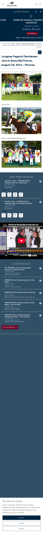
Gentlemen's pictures (28, 43)
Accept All (21, 517)
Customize (21, 523)
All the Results (9, 327)
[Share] (39, 52)
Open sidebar (3, 4)
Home (13, 43)
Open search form (37, 4)
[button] (35, 12)
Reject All (21, 528)
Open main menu (40, 4)
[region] (21, 515)
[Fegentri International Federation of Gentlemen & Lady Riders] (12, 4)
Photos (18, 43)
